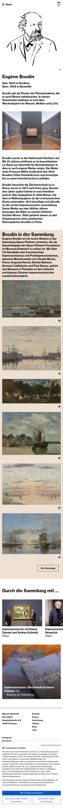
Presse (35, 717)
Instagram (7, 738)
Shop (34, 727)
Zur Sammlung (48, 568)
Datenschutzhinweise (51, 745)
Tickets (35, 724)
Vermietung (37, 720)
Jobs (34, 730)
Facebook (6, 741)
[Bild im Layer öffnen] (31, 299)
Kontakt (36, 714)
